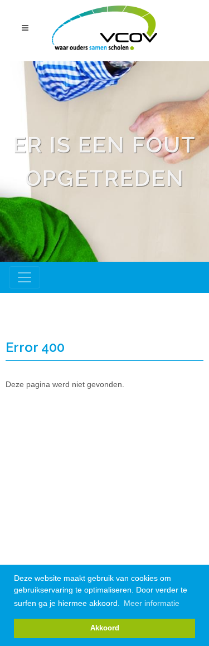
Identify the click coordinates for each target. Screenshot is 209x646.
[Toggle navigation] (24, 277)
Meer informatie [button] (151, 603)
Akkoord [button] (104, 628)
